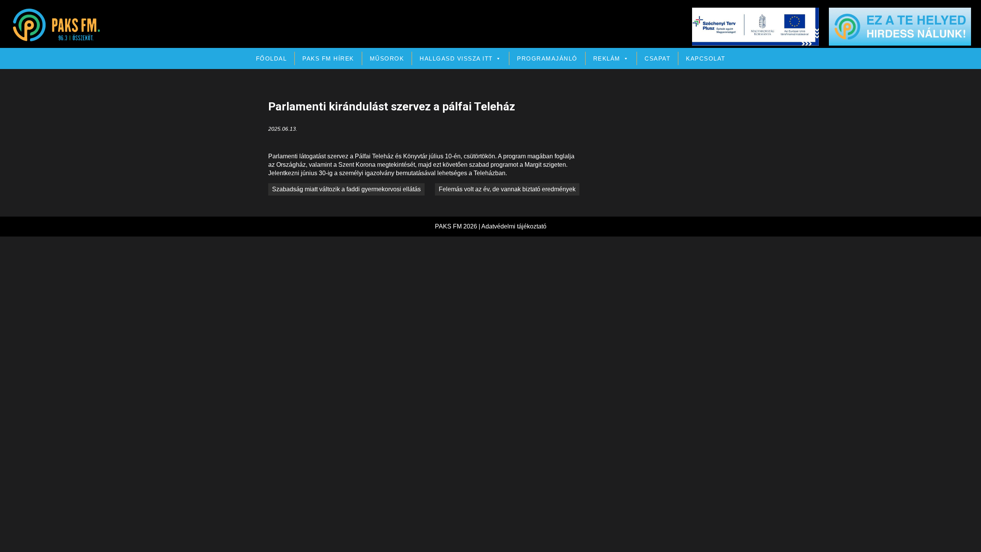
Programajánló (547, 58)
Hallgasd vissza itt (456, 58)
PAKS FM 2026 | (458, 226)
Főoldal (271, 58)
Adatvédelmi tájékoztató (513, 226)
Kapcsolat (705, 58)
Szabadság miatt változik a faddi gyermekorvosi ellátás (346, 189)
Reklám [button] (606, 58)
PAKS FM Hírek (328, 58)
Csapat (657, 58)
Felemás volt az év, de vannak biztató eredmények (507, 189)
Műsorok (387, 58)
